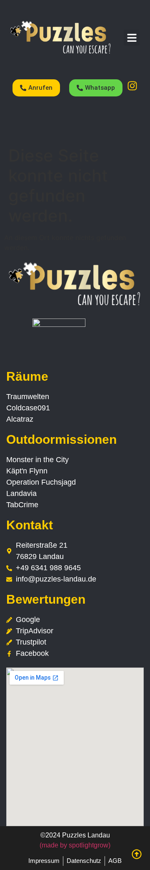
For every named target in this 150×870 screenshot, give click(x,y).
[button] (132, 38)
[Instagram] (132, 85)
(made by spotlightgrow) (75, 845)
